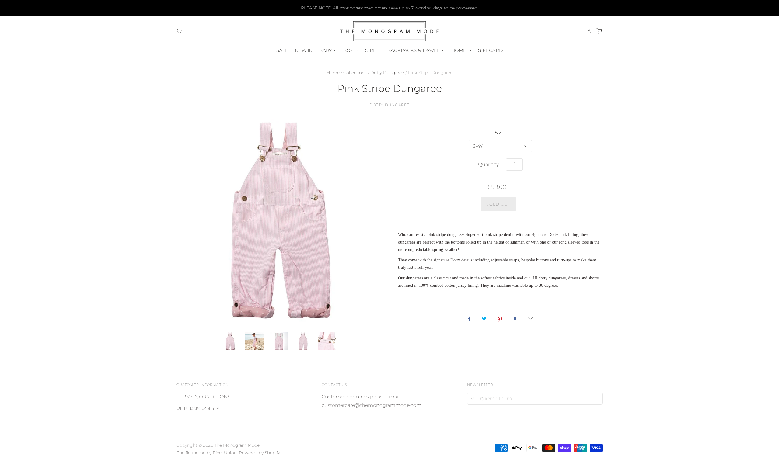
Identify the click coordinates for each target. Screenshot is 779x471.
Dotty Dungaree (387, 72)
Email (530, 319)
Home (333, 72)
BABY (326, 50)
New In (304, 50)
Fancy (514, 319)
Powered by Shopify (259, 452)
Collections (355, 72)
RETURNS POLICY (197, 409)
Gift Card (490, 50)
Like (469, 319)
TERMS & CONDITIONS (203, 397)
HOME (459, 50)
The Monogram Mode (237, 445)
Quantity (488, 164)
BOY (349, 50)
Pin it (500, 319)
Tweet (484, 319)
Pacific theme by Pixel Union (206, 452)
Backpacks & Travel (414, 50)
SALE (282, 50)
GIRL (371, 50)
